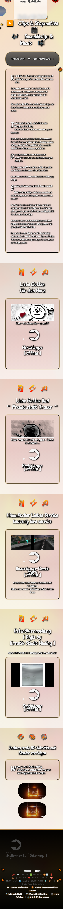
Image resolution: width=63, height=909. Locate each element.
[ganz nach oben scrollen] (60, 882)
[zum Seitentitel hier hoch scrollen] (60, 71)
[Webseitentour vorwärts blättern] (60, 871)
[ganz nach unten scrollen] (3, 882)
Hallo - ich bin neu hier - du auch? (32, 323)
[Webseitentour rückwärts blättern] (3, 871)
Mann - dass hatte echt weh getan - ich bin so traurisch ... (32, 441)
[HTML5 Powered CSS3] (28, 871)
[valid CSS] (38, 871)
